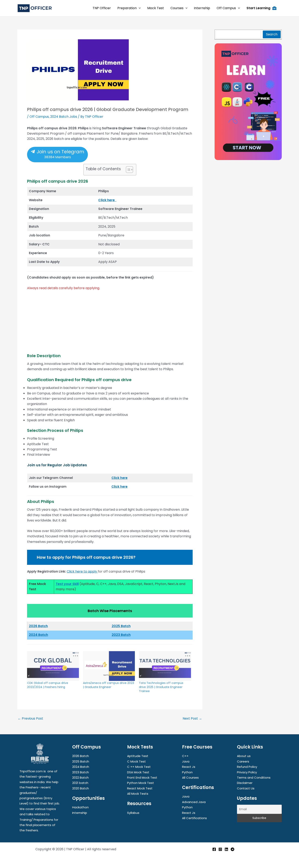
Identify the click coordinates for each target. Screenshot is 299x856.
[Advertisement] (110, 324)
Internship (79, 813)
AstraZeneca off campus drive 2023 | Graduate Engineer (108, 685)
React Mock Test (140, 788)
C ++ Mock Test (139, 767)
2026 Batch (80, 756)
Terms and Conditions (254, 777)
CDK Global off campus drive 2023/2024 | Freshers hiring (47, 685)
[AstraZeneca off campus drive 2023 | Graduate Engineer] (109, 666)
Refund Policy (247, 767)
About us (244, 756)
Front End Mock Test (142, 777)
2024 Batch (38, 634)
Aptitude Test (137, 756)
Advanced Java (194, 802)
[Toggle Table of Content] (127, 169)
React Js (188, 767)
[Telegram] (232, 849)
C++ (185, 756)
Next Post (192, 718)
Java (185, 761)
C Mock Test (136, 761)
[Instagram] (220, 849)
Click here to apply (82, 571)
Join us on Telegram (59, 153)
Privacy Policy (247, 772)
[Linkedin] (226, 849)
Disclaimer (244, 783)
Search (271, 34)
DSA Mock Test (138, 772)
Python (187, 772)
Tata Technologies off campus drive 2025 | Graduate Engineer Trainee (161, 687)
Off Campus (39, 116)
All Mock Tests (137, 793)
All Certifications (194, 818)
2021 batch (80, 783)
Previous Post (30, 718)
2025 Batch (121, 626)
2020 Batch (80, 788)
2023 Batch (121, 634)
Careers (243, 761)
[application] (139, 8)
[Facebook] (214, 849)
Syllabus (133, 813)
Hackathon (80, 807)
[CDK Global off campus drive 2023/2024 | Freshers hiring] (53, 666)
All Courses (190, 777)
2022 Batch (80, 777)
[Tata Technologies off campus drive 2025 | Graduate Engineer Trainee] (165, 666)
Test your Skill (67, 584)
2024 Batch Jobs (63, 116)
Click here (107, 200)
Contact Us (245, 788)
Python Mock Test (140, 783)
